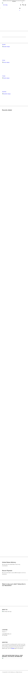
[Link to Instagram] (25, 673)
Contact (12, 648)
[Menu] (25, 4)
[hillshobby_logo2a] (11, 4)
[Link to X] (23, 673)
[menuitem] (20, 4)
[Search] (22, 4)
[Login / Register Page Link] (20, 4)
